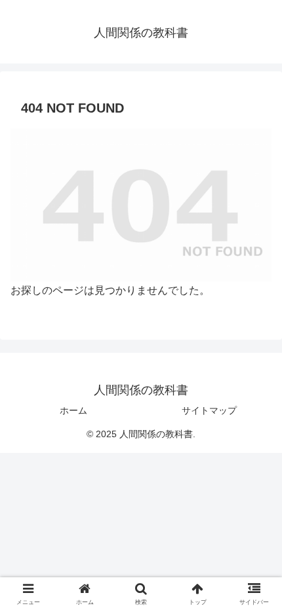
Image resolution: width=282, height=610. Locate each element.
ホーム (73, 410)
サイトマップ (209, 410)
